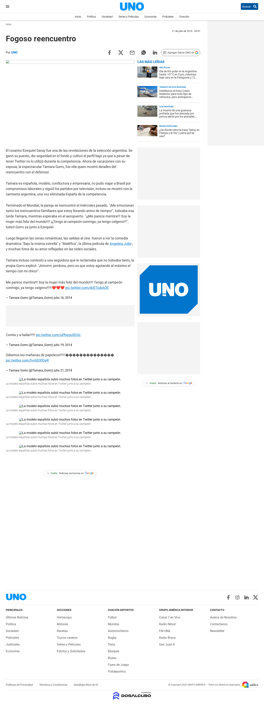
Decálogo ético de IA (86, 684)
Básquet (113, 651)
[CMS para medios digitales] (132, 696)
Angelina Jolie (120, 244)
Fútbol (112, 617)
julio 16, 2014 (63, 298)
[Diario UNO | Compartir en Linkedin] (155, 52)
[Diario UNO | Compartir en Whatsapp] (143, 52)
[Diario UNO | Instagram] (237, 597)
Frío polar (164, 67)
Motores (62, 624)
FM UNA (164, 631)
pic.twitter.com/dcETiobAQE (87, 288)
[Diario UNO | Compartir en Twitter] (120, 52)
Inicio (78, 16)
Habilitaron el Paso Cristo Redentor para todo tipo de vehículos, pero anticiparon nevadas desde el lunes (175, 95)
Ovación (184, 16)
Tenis (111, 644)
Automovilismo (118, 631)
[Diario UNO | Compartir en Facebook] (109, 52)
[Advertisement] (169, 173)
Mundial (113, 624)
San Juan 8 (167, 644)
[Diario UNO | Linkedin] (246, 597)
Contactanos (218, 624)
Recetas (62, 631)
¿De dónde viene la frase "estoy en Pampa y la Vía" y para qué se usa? (179, 133)
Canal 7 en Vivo (169, 617)
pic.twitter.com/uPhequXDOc (58, 335)
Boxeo (112, 658)
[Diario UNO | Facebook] (228, 597)
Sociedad (107, 16)
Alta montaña (166, 107)
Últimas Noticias (17, 617)
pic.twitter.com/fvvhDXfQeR (27, 360)
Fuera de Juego (118, 665)
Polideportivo (117, 671)
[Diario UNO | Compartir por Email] (132, 52)
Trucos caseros (67, 638)
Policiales (168, 16)
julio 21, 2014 (63, 370)
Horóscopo (64, 617)
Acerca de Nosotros (223, 617)
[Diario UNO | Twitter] (255, 597)
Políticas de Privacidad (19, 684)
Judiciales (13, 644)
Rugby (112, 638)
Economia (151, 16)
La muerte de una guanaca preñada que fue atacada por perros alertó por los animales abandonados (177, 115)
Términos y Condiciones (53, 684)
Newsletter (217, 631)
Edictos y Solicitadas (71, 651)
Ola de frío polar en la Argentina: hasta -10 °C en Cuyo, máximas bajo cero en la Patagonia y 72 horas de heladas (178, 76)
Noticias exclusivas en (65, 473)
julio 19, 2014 (63, 345)
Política (91, 16)
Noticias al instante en (164, 383)
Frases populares (168, 126)
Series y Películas (128, 16)
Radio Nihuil (167, 624)
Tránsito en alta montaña (172, 87)
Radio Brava (167, 638)
